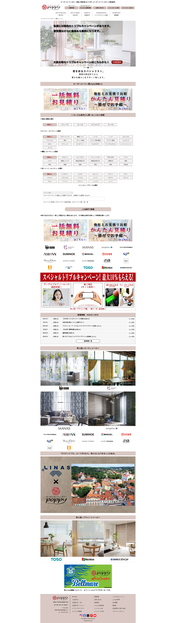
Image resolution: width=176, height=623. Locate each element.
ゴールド (49, 177)
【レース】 (80, 124)
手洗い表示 (110, 157)
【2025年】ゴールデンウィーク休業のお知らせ (76, 318)
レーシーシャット (126, 144)
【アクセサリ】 (95, 124)
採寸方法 (74, 596)
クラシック (65, 144)
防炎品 (126, 164)
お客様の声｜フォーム (78, 605)
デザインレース (64, 136)
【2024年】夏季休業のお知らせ (72, 329)
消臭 (95, 164)
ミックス (95, 181)
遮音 (126, 161)
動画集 (114, 605)
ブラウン (110, 177)
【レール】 (111, 124)
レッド (111, 181)
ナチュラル (50, 140)
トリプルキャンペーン (118, 596)
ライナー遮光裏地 (95, 140)
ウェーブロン (80, 157)
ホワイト (80, 181)
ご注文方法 (75, 599)
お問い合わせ (97, 599)
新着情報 (96, 596)
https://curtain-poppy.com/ (60, 602)
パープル (80, 177)
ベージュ (65, 181)
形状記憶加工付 (80, 161)
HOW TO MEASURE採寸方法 (61, 14)
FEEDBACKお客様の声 (87, 14)
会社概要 (115, 602)
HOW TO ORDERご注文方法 (75, 14)
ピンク (95, 177)
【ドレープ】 (65, 124)
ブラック (125, 177)
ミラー (50, 161)
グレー (126, 174)
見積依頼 (96, 602)
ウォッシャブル (95, 157)
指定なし (49, 124)
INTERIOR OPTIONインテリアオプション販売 (101, 14)
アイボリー (65, 174)
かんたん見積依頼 (99, 605)
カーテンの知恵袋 (77, 611)
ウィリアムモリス (111, 144)
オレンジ (95, 174)
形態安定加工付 (95, 161)
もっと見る (131, 318)
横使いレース (65, 161)
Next (133, 43)
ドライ (126, 157)
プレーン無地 (80, 140)
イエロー (80, 174)
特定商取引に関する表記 (119, 608)
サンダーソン (80, 144)
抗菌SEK (110, 161)
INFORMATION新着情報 (116, 14)
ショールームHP (98, 608)
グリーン (110, 174)
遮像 (65, 164)
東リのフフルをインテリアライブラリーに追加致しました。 (80, 336)
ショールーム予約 (99, 611)
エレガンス (126, 140)
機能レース (80, 136)
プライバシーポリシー (118, 611)
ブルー (50, 181)
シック (111, 136)
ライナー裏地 (110, 140)
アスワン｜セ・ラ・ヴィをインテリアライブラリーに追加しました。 (82, 326)
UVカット (65, 157)
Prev (42, 43)
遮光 (65, 140)
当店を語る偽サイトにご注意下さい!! (73, 322)
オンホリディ (95, 144)
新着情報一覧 (88, 341)
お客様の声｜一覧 (77, 602)
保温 (110, 164)
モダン (50, 144)
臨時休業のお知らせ (68, 333)
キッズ (50, 147)
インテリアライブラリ (78, 608)
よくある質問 (116, 599)
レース (95, 136)
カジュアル (126, 136)
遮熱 (80, 164)
